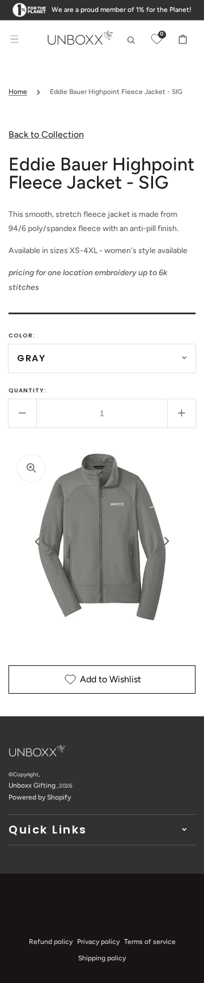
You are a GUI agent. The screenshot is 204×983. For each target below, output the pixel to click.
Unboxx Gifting (32, 785)
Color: (21, 335)
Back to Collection (46, 134)
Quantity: (27, 390)
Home (17, 92)
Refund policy (51, 942)
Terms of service (150, 942)
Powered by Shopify (39, 797)
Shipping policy (102, 958)
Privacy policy (98, 942)
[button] (14, 39)
